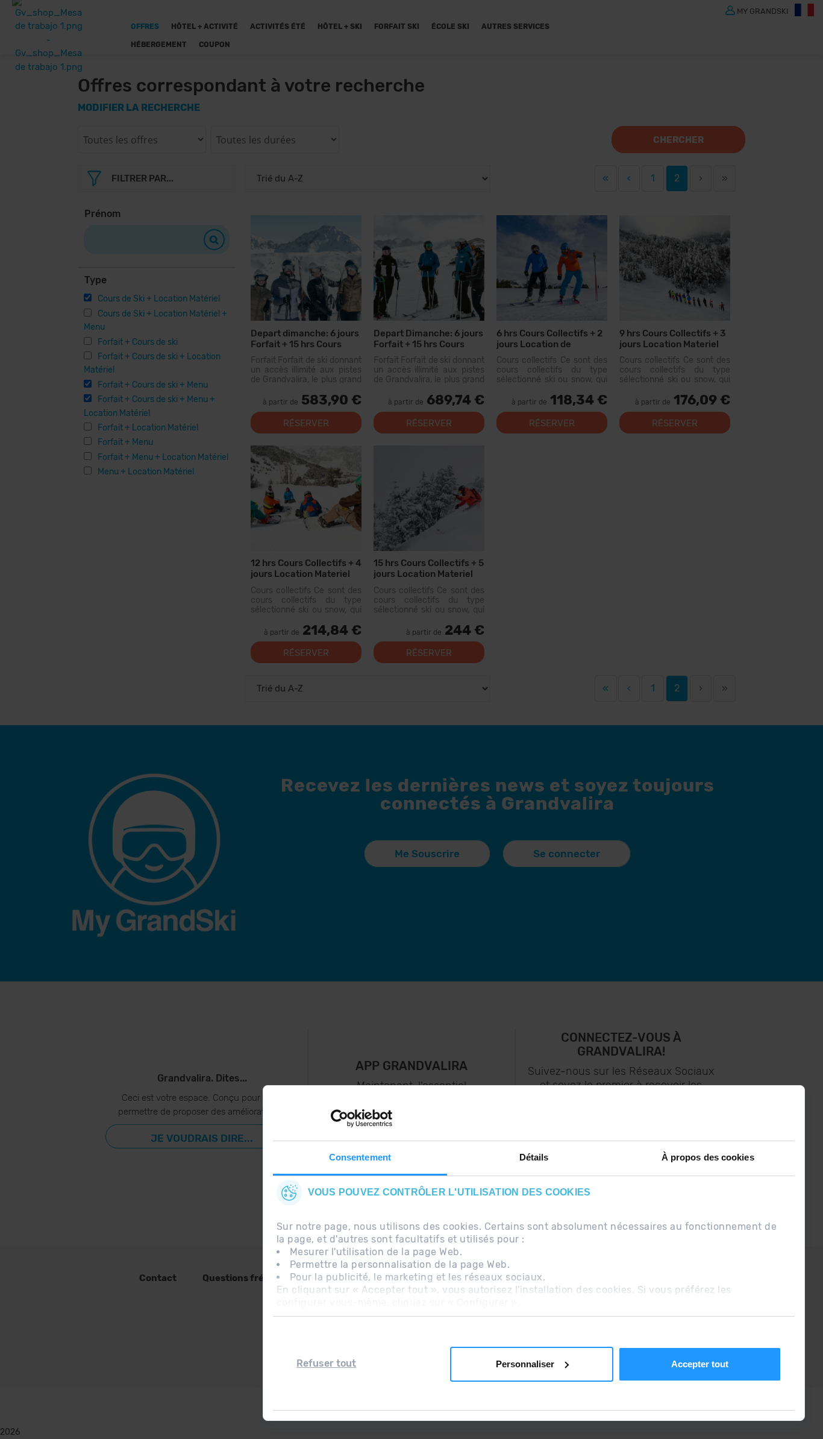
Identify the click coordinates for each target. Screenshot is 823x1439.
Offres (145, 26)
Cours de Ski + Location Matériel (159, 299)
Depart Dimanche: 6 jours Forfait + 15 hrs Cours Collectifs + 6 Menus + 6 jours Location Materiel (428, 338)
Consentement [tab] (360, 1157)
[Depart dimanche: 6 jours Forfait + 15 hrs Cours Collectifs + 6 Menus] (306, 268)
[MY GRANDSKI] (730, 9)
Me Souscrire (427, 854)
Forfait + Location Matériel (148, 428)
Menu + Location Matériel (146, 472)
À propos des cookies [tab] (708, 1157)
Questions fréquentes (252, 1278)
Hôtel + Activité (204, 26)
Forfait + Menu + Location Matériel (163, 457)
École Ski (450, 26)
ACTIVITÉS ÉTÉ (277, 26)
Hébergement (159, 44)
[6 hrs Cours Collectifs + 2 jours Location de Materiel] (551, 268)
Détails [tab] (534, 1157)
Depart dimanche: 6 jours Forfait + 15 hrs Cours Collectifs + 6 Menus (305, 338)
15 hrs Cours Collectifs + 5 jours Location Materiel (429, 568)
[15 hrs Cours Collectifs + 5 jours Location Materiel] (429, 498)
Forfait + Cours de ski (138, 342)
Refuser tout (326, 1363)
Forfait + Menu (125, 442)
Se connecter (566, 854)
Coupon (214, 44)
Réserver (306, 423)
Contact (158, 1278)
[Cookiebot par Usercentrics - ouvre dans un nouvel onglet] (339, 1118)
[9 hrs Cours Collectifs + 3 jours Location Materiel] (674, 268)
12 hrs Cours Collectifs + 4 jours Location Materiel (306, 568)
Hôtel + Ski (340, 26)
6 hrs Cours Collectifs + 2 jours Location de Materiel (549, 338)
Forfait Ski (396, 26)
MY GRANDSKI (763, 10)
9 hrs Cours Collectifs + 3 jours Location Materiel (672, 338)
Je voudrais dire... (202, 1138)
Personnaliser (525, 1364)
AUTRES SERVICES (515, 26)
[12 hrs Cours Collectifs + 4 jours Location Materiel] (306, 498)
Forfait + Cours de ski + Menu (153, 385)
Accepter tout (699, 1364)
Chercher (678, 139)
